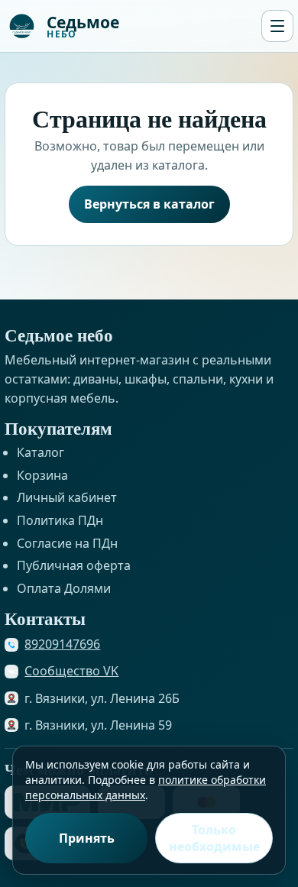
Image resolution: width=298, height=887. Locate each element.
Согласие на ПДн (67, 543)
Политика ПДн (60, 520)
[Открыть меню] (277, 26)
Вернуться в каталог (149, 204)
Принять (87, 838)
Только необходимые (214, 838)
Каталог (40, 452)
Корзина (42, 475)
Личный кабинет (67, 497)
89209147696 (62, 644)
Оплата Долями (64, 588)
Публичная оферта (74, 565)
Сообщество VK (71, 670)
